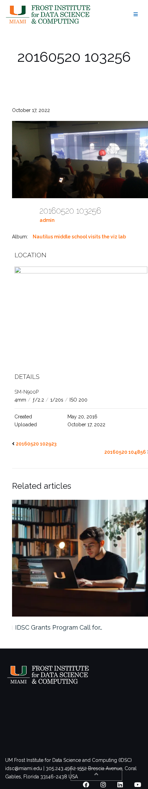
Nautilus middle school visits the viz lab (79, 236)
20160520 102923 (36, 444)
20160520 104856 (125, 452)
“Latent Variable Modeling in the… (65, 627)
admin (47, 220)
